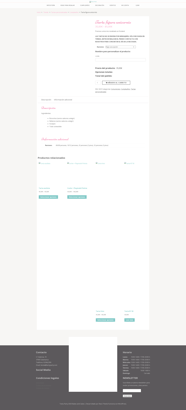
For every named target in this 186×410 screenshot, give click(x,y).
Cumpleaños (85, 5)
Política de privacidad (43, 385)
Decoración (99, 5)
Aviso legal (40, 383)
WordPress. (122, 404)
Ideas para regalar (67, 5)
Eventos (113, 5)
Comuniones (115, 89)
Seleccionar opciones (48, 197)
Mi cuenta (125, 5)
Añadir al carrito (117, 83)
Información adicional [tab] (63, 100)
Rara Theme (103, 404)
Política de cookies (42, 388)
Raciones (100, 47)
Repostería (51, 5)
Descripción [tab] (46, 100)
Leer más (129, 320)
